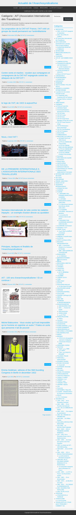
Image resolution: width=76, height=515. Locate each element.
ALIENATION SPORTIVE (64, 47)
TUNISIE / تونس (61, 381)
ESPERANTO (59, 81)
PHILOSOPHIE (60, 179)
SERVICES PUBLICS (63, 167)
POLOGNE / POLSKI (62, 356)
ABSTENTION (59, 29)
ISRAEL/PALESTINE (62, 316)
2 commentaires (30, 35)
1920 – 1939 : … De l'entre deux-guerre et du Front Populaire (64, 441)
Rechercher (57, 16)
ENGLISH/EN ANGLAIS (63, 284)
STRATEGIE (59, 493)
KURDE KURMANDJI (63, 327)
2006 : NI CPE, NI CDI (63, 491)
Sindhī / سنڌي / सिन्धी (64, 349)
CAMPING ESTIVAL (62, 61)
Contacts (36, 7)
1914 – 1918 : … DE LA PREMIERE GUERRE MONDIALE (63, 431)
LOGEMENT (59, 104)
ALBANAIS (60, 190)
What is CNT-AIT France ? (64, 74)
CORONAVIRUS (60, 76)
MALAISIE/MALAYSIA (63, 332)
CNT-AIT (22, 35)
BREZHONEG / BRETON (64, 263)
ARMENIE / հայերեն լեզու (64, 236)
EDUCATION (60, 133)
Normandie (60, 156)
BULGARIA (60, 265)
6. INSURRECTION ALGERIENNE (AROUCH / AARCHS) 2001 (66, 222)
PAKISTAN (60, 347)
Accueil (15, 7)
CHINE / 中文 (60, 270)
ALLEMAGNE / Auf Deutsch (64, 225)
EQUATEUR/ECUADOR (63, 288)
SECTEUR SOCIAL (62, 165)
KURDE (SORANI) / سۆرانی (64, 325)
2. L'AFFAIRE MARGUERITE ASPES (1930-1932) (65, 200)
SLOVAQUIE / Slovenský (63, 366)
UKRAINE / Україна (62, 384)
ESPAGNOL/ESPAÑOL (63, 291)
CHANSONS (59, 56)
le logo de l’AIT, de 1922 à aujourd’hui (19, 103)
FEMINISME (59, 83)
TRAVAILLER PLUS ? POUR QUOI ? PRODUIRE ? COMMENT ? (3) (63, 504)
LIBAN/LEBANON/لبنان (63, 329)
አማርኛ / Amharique (62, 397)
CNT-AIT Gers (61, 117)
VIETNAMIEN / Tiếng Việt (64, 390)
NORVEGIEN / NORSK (63, 345)
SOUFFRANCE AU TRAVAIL (65, 168)
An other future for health (65, 286)
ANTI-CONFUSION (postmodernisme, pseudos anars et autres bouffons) (63, 43)
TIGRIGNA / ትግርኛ (62, 379)
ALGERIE (59, 191)
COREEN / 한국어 (62, 277)
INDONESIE (60, 300)
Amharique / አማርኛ (62, 227)
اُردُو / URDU (62, 350)
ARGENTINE (60, 234)
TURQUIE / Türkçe (62, 382)
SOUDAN (59, 368)
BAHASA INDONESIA (64, 302)
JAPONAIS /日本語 (62, 322)
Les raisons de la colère (25, 7)
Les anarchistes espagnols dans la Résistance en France (66, 468)
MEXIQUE (60, 336)
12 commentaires (27, 107)
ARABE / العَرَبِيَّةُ (61, 229)
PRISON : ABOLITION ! (62, 181)
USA (58, 386)
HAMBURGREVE (62, 134)
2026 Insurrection (63, 311)
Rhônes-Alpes (61, 161)
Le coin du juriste (61, 500)
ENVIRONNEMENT (61, 77)
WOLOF (59, 395)
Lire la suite (48, 67)
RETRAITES (60, 159)
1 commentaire (28, 82)
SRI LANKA (60, 370)
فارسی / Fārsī (62, 315)
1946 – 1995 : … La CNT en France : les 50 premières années (64, 473)
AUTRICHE (60, 238)
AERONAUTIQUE (62, 108)
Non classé (59, 177)
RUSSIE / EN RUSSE (63, 363)
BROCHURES (44, 7)
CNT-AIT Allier (61, 113)
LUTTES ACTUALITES (62, 106)
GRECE (59, 297)
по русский (62, 365)
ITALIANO (59, 320)
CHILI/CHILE (60, 268)
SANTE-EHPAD (61, 163)
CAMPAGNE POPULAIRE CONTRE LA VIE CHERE (38, 11)
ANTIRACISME (60, 51)
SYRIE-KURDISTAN (62, 373)
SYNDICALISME (60, 498)
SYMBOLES (60, 49)
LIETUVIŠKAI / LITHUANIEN (65, 331)
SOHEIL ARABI (63, 313)
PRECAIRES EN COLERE (64, 158)
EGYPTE (59, 282)
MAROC (59, 334)
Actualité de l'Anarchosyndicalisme (38, 3)
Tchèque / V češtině (62, 377)
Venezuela (60, 388)
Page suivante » (47, 415)
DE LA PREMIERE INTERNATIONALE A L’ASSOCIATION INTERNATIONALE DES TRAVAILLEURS (21, 171)
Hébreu (61, 318)
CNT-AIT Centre (61, 115)
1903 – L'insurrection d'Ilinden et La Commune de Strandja (65, 247)
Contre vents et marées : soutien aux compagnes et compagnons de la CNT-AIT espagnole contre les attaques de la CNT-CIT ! (25, 75)
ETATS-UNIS (60, 293)
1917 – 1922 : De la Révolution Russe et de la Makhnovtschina (64, 436)
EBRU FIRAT (60, 281)
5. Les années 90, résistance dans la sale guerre (65, 216)
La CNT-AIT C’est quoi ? (56, 7)
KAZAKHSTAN (61, 324)
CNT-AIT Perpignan (62, 131)
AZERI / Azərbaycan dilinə (64, 240)
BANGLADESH (61, 254)
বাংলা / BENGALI (63, 256)
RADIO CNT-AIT (60, 183)
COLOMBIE (60, 275)
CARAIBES (60, 266)
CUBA (59, 279)
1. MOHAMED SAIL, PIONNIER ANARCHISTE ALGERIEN (66, 195)
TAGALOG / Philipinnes (63, 375)
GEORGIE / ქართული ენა (64, 295)
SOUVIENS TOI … (61, 398)
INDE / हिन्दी (60, 299)
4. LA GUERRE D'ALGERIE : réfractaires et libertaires (66, 211)
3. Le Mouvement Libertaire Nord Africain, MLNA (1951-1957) (66, 206)
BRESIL (59, 261)
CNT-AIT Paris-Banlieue (63, 129)
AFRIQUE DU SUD (62, 188)
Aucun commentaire (29, 178)
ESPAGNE (60, 290)
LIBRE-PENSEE (60, 102)
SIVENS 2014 (61, 79)
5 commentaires (28, 216)
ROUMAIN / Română (62, 361)
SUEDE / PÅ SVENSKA (63, 372)
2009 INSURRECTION (65, 306)
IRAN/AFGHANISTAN (63, 304)
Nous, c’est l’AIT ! (9, 137)
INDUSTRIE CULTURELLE (64, 136)
